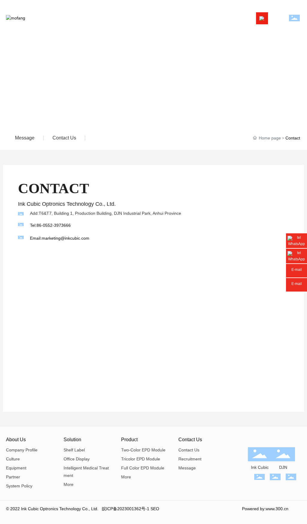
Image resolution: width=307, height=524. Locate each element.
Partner (13, 477)
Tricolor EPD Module (140, 459)
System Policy (19, 486)
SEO (155, 508)
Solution (72, 439)
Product (129, 439)
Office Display (77, 459)
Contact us (64, 137)
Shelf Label (74, 450)
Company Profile (21, 450)
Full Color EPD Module (142, 468)
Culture (13, 459)
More (68, 484)
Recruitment (189, 459)
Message (24, 137)
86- (40, 225)
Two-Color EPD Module (143, 450)
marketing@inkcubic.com (65, 238)
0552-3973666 (57, 225)
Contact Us (190, 439)
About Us (16, 439)
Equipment (16, 468)
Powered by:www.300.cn (265, 508)
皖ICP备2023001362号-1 (125, 508)
